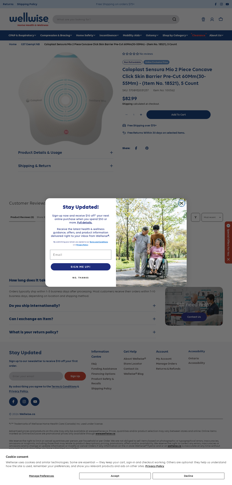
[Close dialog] (181, 203)
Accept (115, 476)
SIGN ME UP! (81, 266)
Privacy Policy (154, 466)
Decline (188, 476)
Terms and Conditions (99, 242)
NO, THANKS (80, 277)
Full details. (84, 222)
